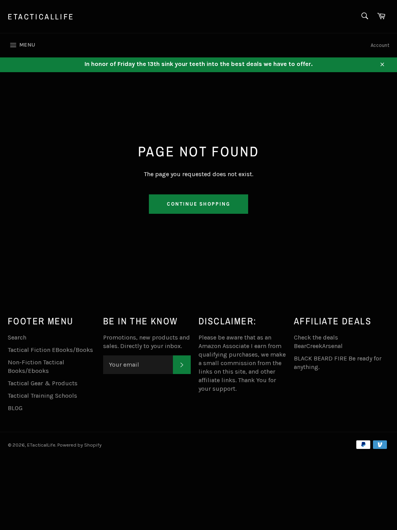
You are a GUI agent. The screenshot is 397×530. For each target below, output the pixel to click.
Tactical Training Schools (42, 395)
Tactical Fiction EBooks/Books (50, 349)
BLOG (15, 408)
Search (17, 337)
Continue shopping (198, 204)
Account (380, 45)
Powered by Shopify (79, 445)
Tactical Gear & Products (43, 383)
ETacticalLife (41, 16)
